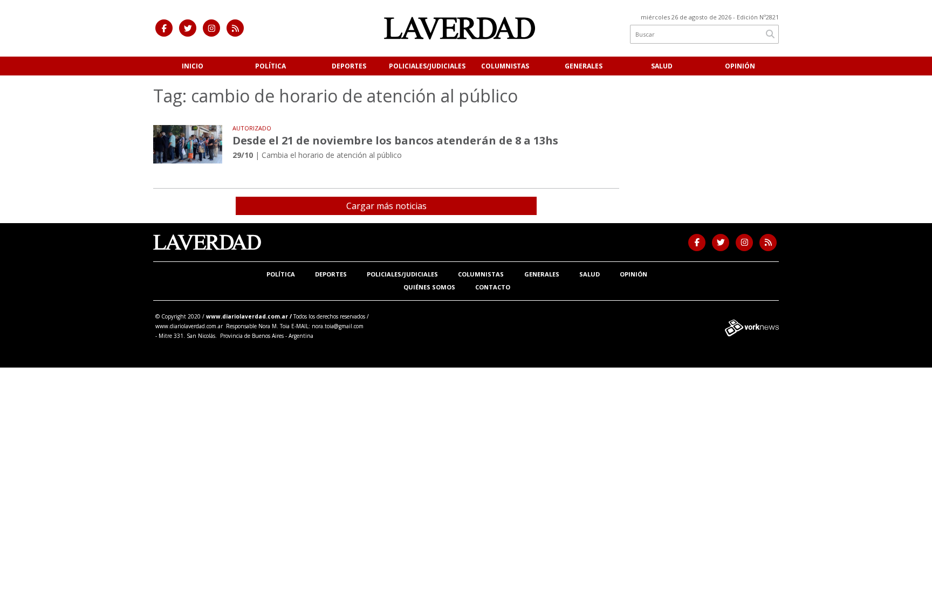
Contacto (492, 287)
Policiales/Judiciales (427, 66)
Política (270, 66)
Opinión (740, 66)
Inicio (192, 66)
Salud (662, 66)
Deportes (349, 66)
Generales (583, 66)
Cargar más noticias (386, 206)
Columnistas (505, 66)
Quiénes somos (429, 287)
